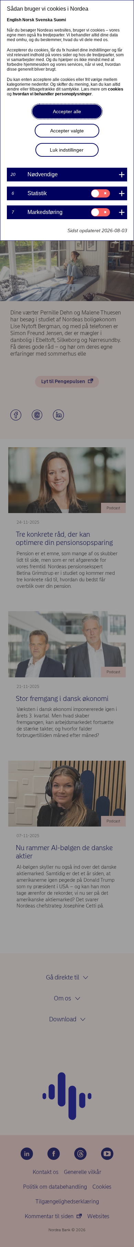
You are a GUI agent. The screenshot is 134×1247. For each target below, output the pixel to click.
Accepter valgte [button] (67, 130)
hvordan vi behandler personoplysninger (52, 94)
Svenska (44, 19)
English (14, 19)
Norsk (28, 19)
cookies (115, 89)
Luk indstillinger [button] (66, 150)
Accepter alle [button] (67, 111)
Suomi (60, 19)
